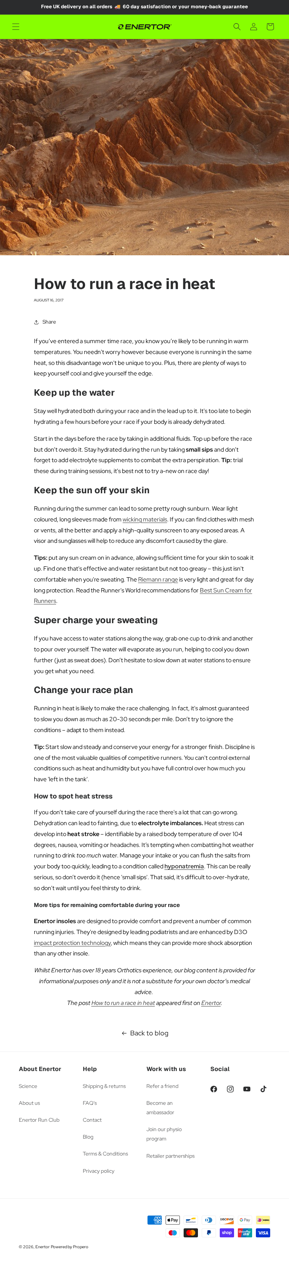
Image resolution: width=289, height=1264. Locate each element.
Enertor (211, 1003)
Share (49, 321)
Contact (92, 1119)
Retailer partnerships (170, 1156)
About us (29, 1103)
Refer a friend (162, 1086)
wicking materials (145, 519)
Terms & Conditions (105, 1153)
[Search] (237, 26)
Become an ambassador (160, 1108)
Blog (88, 1136)
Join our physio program (164, 1134)
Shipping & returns (104, 1086)
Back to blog (149, 1033)
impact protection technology (72, 943)
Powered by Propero (69, 1246)
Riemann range (158, 579)
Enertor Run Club (39, 1119)
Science (28, 1086)
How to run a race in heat (123, 1003)
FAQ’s (90, 1103)
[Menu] (16, 26)
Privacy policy (98, 1171)
